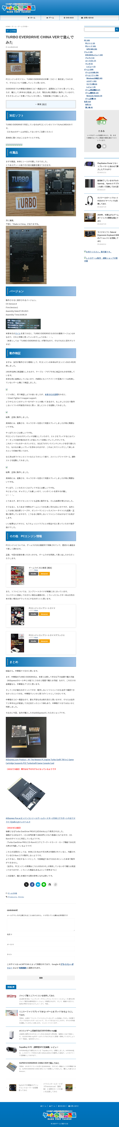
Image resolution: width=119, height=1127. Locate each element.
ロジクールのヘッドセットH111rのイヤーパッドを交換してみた (108, 201)
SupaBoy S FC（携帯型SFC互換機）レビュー (38, 1047)
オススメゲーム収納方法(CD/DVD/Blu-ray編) (38, 1031)
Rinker (36, 570)
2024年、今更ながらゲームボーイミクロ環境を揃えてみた (108, 218)
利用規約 (22, 967)
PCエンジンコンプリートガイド (42, 608)
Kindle (33, 573)
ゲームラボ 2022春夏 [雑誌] (40, 567)
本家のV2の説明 (51, 394)
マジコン (21, 897)
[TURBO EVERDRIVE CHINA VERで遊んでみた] (38, 884)
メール (10, 944)
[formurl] (104, 146)
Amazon (44, 573)
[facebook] (32, 884)
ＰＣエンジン (12, 897)
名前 (9, 934)
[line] (43, 884)
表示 (44, 104)
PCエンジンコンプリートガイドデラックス (47, 635)
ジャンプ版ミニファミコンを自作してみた (37, 996)
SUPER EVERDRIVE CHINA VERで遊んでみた (39, 1063)
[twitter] (26, 884)
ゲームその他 (12, 893)
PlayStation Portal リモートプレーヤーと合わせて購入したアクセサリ (108, 166)
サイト (18, 333)
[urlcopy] (55, 884)
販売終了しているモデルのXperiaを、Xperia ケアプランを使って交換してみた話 (108, 184)
